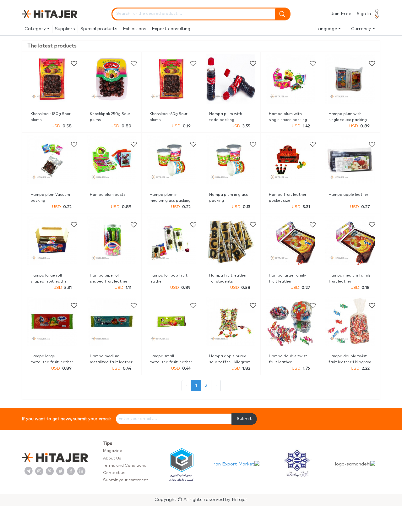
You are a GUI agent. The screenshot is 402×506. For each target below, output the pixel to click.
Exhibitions (134, 29)
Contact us (114, 473)
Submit (244, 419)
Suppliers (65, 29)
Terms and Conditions (124, 466)
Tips (107, 443)
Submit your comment (125, 480)
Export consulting (171, 29)
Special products (98, 29)
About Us (112, 458)
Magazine (112, 451)
